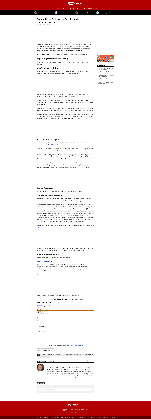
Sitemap (113, 417)
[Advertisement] (65, 35)
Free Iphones (71, 8)
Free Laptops (60, 8)
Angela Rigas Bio (58, 354)
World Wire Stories (44, 261)
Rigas (38, 62)
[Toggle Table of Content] (51, 350)
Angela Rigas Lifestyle (78, 354)
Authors (88, 417)
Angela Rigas (43, 354)
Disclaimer (46, 417)
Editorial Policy (39, 417)
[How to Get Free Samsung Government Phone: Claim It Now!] (77, 12)
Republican (40, 96)
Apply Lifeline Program (84, 8)
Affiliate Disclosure (54, 417)
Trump (87, 143)
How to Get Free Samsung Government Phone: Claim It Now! (87, 13)
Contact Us (93, 417)
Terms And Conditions (65, 417)
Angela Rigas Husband (67, 354)
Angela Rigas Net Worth (88, 354)
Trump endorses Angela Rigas (43, 356)
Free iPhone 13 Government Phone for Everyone (44, 13)
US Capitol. (54, 145)
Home (53, 8)
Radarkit (108, 417)
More (95, 8)
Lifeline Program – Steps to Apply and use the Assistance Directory (107, 13)
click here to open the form (75, 345)
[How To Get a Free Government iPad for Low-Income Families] (56, 12)
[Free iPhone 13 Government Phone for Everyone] (35, 12)
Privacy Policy (75, 417)
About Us (100, 417)
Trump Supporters (42, 159)
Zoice (104, 417)
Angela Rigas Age (50, 354)
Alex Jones (40, 24)
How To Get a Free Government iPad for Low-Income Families (66, 13)
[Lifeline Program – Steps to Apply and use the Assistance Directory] (97, 12)
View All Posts (90, 360)
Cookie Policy (82, 417)
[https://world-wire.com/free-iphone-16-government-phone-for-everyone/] (105, 58)
